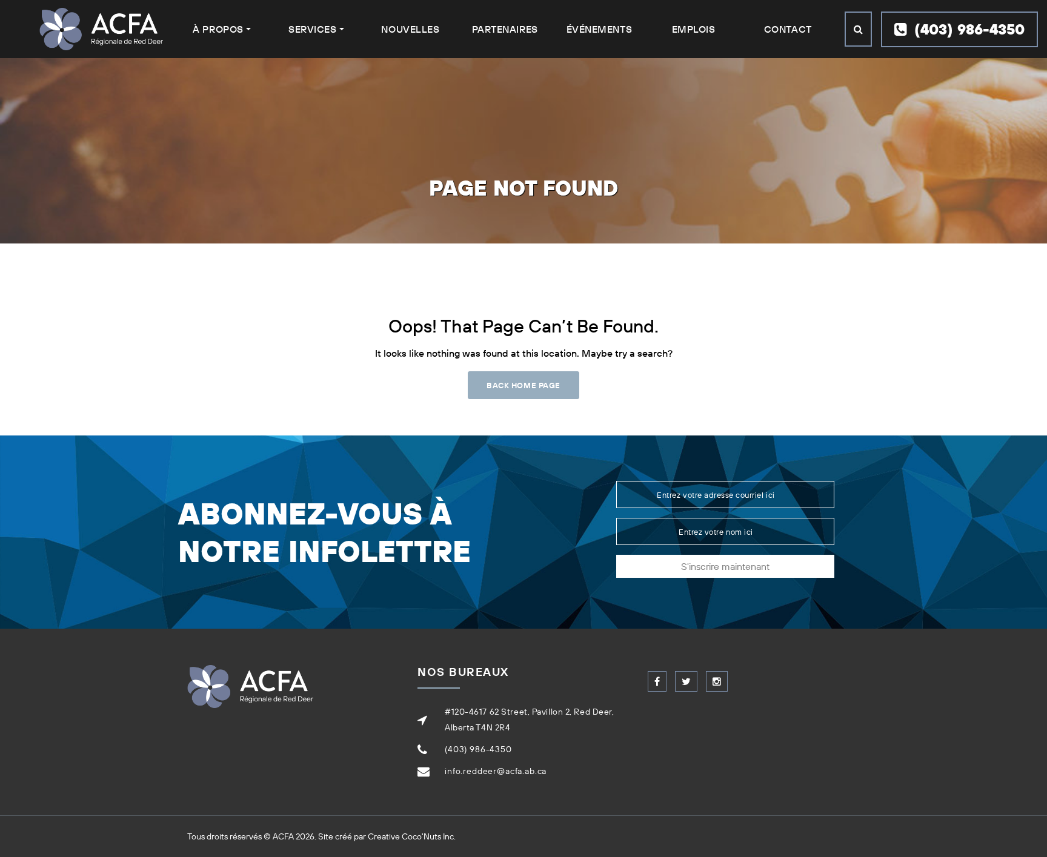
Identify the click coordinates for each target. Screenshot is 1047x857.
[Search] (858, 29)
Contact (788, 29)
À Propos (218, 29)
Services (312, 29)
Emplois (694, 29)
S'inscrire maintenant (725, 566)
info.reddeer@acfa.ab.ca (496, 771)
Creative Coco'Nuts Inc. (412, 836)
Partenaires (505, 29)
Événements (600, 29)
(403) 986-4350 (967, 29)
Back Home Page (523, 385)
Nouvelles (410, 29)
